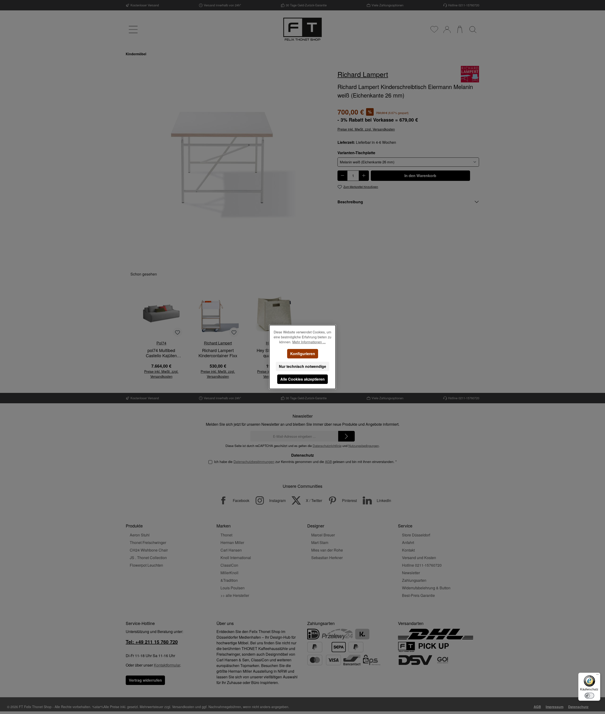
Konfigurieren (302, 353)
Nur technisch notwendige (302, 366)
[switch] (589, 695)
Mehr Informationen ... (309, 342)
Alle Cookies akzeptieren (302, 379)
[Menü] (597, 675)
